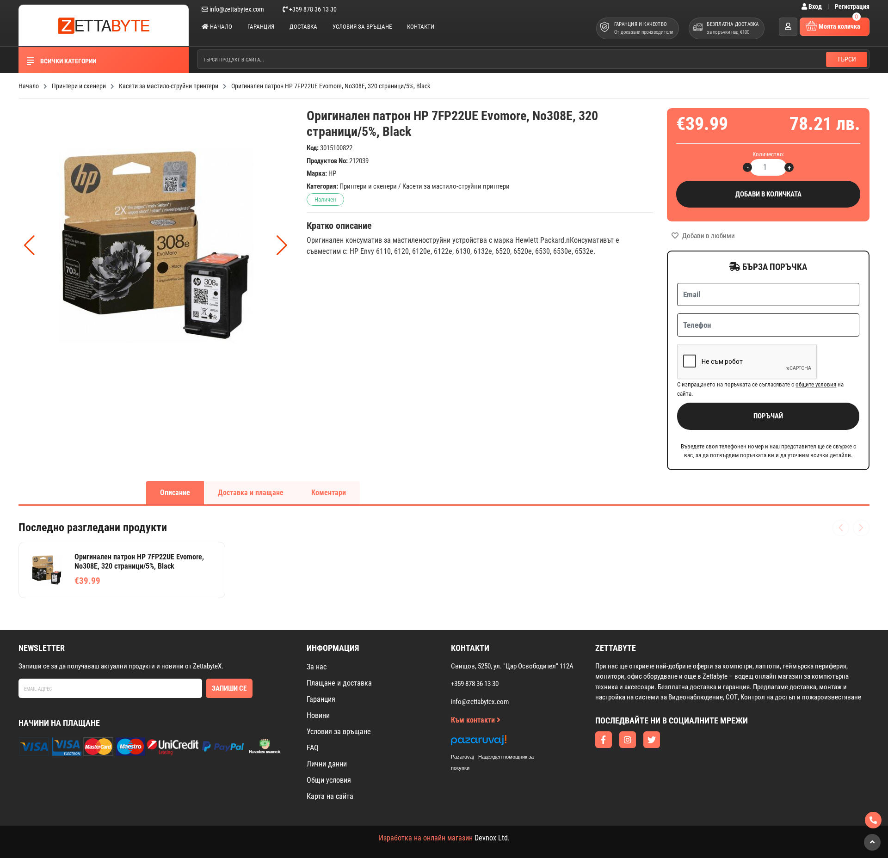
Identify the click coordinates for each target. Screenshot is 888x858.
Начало (220, 26)
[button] (282, 245)
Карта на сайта (330, 796)
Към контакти (474, 720)
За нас (317, 666)
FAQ (313, 747)
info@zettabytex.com (237, 9)
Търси (846, 59)
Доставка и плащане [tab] (251, 492)
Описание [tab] (175, 492)
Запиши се (229, 688)
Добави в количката (768, 194)
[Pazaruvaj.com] (502, 742)
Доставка (303, 26)
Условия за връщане (362, 26)
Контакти (420, 26)
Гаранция (260, 26)
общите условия (816, 384)
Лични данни (327, 764)
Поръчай (768, 416)
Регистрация (852, 6)
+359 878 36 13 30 (312, 9)
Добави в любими (708, 236)
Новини (318, 715)
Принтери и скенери (368, 186)
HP (332, 173)
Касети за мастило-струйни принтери (456, 186)
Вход (815, 6)
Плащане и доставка (339, 683)
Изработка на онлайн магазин (426, 837)
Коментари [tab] (328, 492)
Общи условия (329, 780)
